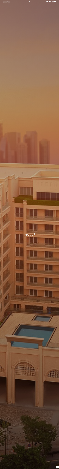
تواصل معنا (24, 1)
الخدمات (28, 1)
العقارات (32, 1)
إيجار (8, 1)
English (5, 1)
